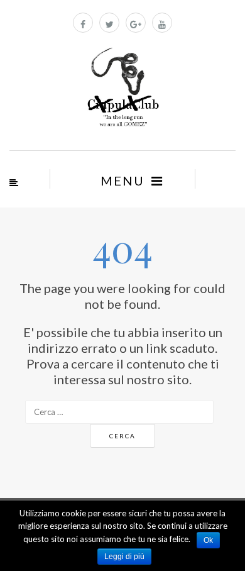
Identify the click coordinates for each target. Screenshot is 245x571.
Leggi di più (124, 556)
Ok (208, 540)
